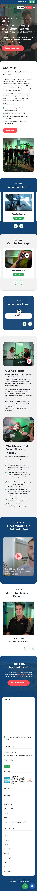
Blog (5, 817)
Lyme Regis (7, 858)
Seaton (6, 840)
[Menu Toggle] (34, 7)
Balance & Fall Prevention (18, 641)
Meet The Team (9, 800)
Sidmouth (7, 849)
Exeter (6, 862)
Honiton (6, 835)
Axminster (7, 871)
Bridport (7, 853)
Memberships (8, 804)
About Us (7, 795)
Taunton (6, 867)
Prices (6, 813)
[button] (16, 226)
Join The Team (8, 808)
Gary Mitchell (18, 638)
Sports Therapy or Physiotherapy (15, 822)
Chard (6, 844)
